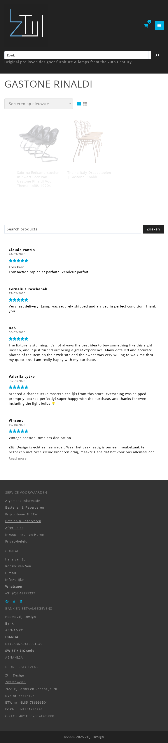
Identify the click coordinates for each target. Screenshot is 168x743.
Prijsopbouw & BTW (21, 514)
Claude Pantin (22, 250)
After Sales (14, 528)
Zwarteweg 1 (15, 682)
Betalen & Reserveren (23, 521)
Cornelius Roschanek (28, 289)
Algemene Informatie (22, 501)
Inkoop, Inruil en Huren (24, 534)
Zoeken (153, 229)
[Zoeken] (157, 55)
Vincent (16, 420)
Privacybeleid (16, 541)
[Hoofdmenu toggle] (159, 25)
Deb (12, 328)
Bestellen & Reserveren (24, 507)
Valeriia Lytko (22, 376)
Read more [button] (18, 458)
